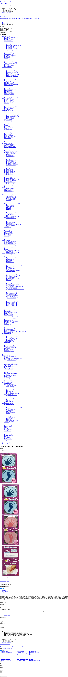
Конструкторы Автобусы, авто (12, 164)
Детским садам (27, 18)
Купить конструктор (4, 655)
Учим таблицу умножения (9, 328)
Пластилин (11, 214)
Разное (8, 167)
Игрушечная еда (10, 388)
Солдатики (7, 428)
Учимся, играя (7, 361)
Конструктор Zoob (8, 173)
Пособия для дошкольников (9, 330)
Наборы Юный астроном (9, 102)
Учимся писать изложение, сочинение (13, 284)
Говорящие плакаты (8, 247)
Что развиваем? (18, 18)
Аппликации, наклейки (9, 195)
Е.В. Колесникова (10, 266)
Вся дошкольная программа (11, 292)
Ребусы (6, 372)
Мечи (6, 427)
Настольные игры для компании (10, 39)
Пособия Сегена (7, 140)
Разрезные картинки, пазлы (12, 336)
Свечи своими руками (8, 228)
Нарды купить (3, 653)
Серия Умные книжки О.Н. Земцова (13, 270)
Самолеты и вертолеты (9, 421)
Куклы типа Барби (8, 435)
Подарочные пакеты (9, 113)
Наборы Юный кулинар (9, 107)
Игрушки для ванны (8, 350)
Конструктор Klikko (8, 177)
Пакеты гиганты (9, 117)
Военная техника (10, 161)
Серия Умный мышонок (11, 294)
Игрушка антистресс (8, 127)
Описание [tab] (4, 590)
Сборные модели (6, 240)
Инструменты (9, 391)
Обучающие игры (6, 355)
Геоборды (6, 141)
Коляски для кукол (8, 434)
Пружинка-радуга (8, 129)
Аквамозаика (7, 193)
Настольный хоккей (20, 652)
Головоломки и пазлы (7, 67)
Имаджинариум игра (32, 651)
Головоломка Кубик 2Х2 (9, 83)
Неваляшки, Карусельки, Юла (10, 346)
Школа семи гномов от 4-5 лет (12, 305)
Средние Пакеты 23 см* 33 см (12, 115)
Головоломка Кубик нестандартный (11, 84)
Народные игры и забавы (11, 339)
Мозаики (4, 187)
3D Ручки (4, 142)
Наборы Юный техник (9, 101)
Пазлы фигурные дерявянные (12, 76)
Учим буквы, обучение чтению (12, 295)
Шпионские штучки (8, 426)
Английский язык (8, 317)
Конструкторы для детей (7, 143)
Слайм (6, 128)
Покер (6, 58)
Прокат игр (32, 18)
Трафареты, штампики (11, 218)
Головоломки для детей (9, 82)
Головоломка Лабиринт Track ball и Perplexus (12, 78)
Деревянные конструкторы (9, 144)
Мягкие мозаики (7, 190)
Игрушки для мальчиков (7, 403)
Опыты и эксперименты (7, 98)
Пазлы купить (19, 654)
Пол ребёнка (2, 29)
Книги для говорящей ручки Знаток (11, 316)
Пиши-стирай (7, 324)
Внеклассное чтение (8, 311)
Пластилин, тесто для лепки (7, 22)
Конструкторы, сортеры (9, 345)
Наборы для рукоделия (21, 655)
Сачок (8, 400)
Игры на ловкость (10, 46)
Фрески (6, 226)
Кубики (6, 367)
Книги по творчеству (8, 256)
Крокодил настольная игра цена (22, 659)
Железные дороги (8, 425)
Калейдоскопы (7, 440)
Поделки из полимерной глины (12, 216)
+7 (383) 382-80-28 (3, 3)
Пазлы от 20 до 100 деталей (12, 69)
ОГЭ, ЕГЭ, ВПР (7, 326)
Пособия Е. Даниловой (8, 135)
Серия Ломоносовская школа (12, 288)
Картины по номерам (11, 221)
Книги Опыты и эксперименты (10, 106)
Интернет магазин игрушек (5, 644)
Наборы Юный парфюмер (9, 104)
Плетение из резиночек (9, 233)
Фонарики (6, 422)
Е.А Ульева (9, 267)
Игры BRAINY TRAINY (9, 65)
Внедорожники (9, 418)
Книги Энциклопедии (9, 308)
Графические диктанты (9, 329)
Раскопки (6, 103)
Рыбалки (8, 392)
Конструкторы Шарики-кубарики (10, 180)
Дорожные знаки (8, 429)
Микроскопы (7, 109)
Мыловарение (7, 227)
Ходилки (8, 44)
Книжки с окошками (8, 320)
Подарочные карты (6, 442)
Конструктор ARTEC (8, 175)
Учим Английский (6, 353)
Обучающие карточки (9, 368)
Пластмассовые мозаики (9, 192)
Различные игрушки (7, 382)
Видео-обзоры (36, 18)
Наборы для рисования (11, 225)
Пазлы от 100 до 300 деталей (12, 72)
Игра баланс (7, 371)
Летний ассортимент (8, 394)
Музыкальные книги (8, 332)
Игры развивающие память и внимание (12, 364)
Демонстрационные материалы (12, 252)
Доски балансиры (8, 378)
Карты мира (7, 310)
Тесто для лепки (10, 213)
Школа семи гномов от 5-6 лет (12, 306)
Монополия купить (20, 651)
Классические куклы (8, 438)
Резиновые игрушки (8, 349)
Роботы (8, 154)
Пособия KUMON (10, 264)
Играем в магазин (10, 389)
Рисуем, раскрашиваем (9, 217)
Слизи (6, 430)
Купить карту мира (32, 655)
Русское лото (7, 57)
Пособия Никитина (8, 133)
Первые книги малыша (8, 314)
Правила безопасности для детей (10, 312)
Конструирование (10, 259)
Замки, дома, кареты (10, 153)
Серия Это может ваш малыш (12, 297)
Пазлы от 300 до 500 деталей (12, 71)
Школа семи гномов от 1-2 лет (12, 302)
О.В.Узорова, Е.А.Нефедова (11, 287)
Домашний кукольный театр (10, 184)
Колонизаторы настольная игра (6, 660)
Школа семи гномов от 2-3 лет (12, 303)
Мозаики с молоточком (9, 191)
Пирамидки (7, 342)
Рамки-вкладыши (10, 335)
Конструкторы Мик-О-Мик (9, 172)
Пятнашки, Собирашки (9, 92)
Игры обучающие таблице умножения (11, 373)
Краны (8, 413)
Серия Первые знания (10, 296)
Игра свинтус (31, 659)
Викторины (7, 38)
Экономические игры (9, 42)
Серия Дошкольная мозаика (11, 274)
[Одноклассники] (2, 588)
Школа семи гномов (8, 300)
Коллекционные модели (11, 412)
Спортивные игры (8, 54)
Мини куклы (7, 437)
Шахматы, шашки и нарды (9, 56)
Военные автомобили (10, 409)
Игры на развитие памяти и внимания (13, 45)
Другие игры (9, 50)
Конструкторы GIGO (8, 169)
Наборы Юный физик (9, 100)
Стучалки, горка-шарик (9, 341)
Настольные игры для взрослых (10, 62)
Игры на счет (9, 49)
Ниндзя (8, 168)
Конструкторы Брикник (9, 150)
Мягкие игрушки (8, 383)
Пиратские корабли (10, 156)
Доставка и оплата (13, 1)
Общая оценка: (2, 623)
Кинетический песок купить (34, 652)
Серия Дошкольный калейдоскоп (12, 282)
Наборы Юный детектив (9, 105)
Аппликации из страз (11, 197)
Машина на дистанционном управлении (14, 407)
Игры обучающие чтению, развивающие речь (13, 358)
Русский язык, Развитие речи (12, 283)
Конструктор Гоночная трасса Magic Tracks (12, 179)
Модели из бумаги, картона (9, 242)
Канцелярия (7, 230)
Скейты (6, 402)
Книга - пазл (7, 327)
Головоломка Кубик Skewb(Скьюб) (11, 97)
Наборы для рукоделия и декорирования (12, 203)
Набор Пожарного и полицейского (12, 393)
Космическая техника (11, 162)
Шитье (8, 207)
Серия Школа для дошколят (11, 276)
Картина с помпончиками (9, 238)
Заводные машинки (10, 417)
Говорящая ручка (8, 380)
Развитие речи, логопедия (9, 309)
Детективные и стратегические (10, 51)
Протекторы (7, 64)
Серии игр (13, 18)
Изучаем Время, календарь (9, 366)
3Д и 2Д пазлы (7, 81)
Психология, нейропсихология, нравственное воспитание (15, 331)
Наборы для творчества (6, 21)
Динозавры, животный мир (12, 166)
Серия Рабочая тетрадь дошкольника (13, 275)
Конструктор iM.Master (9, 183)
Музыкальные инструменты (10, 356)
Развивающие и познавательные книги (12, 255)
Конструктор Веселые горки (14, 149)
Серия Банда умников (10, 277)
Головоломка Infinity (8, 91)
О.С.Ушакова (9, 290)
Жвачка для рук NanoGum (9, 122)
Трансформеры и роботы (9, 423)
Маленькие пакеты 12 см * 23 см (12, 114)
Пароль (1, 667)
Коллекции (23, 18)
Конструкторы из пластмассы (10, 147)
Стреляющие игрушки (9, 424)
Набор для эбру (7, 234)
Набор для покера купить (33, 654)
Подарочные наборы (8, 239)
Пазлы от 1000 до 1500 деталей (12, 74)
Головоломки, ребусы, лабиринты (11, 321)
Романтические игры (8, 61)
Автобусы (8, 416)
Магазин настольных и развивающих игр (7, 0)
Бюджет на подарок (3, 30)
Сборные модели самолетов (10, 245)
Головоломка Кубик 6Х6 (9, 94)
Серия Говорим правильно (11, 285)
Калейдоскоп (7, 126)
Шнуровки (9, 337)
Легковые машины (10, 410)
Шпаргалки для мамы (8, 369)
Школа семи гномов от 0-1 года (12, 301)
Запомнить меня (4, 669)
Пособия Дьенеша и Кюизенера (10, 136)
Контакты (18, 1)
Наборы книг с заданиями (9, 322)
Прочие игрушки (10, 340)
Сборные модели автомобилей (10, 241)
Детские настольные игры (10, 43)
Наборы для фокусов (6, 131)
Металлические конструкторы (10, 146)
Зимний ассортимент (8, 401)
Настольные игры (6, 36)
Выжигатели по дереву (9, 202)
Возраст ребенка (3, 28)
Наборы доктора (10, 386)
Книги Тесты (7, 299)
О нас (5, 646)
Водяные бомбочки (10, 399)
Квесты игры (7, 60)
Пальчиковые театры (8, 185)
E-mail (1, 665)
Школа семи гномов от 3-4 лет (12, 304)
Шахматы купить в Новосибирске (23, 653)
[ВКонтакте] (1, 588)
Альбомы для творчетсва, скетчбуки (13, 224)
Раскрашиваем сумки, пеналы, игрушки (14, 220)
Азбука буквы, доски (8, 357)
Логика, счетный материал (11, 338)
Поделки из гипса (5, 23)
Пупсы (6, 436)
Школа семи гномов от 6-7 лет (12, 307)
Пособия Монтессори (8, 137)
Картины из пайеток (8, 229)
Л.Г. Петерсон (9, 269)
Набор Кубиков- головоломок (10, 89)
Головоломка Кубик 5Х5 (9, 93)
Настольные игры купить (5, 651)
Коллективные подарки (7, 18)
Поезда (8, 159)
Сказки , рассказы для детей (10, 318)
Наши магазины (7, 1)
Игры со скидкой (7, 66)
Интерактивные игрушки (7, 379)
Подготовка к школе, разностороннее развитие (15, 289)
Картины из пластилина (11, 212)
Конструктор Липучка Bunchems (10, 178)
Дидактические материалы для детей (11, 250)
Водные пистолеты (10, 397)
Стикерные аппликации (11, 199)
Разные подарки (8, 121)
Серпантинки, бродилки (9, 344)
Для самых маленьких (11, 360)
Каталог (1, 18)
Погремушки (7, 348)
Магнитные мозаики (8, 189)
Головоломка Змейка (8, 85)
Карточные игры (8, 52)
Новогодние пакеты (10, 118)
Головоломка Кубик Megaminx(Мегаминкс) (12, 96)
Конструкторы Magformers (9, 171)
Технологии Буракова (10, 271)
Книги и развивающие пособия (8, 253)
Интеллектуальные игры (9, 53)
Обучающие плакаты (8, 248)
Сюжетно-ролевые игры (9, 384)
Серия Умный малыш (10, 291)
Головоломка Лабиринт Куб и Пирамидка (12, 88)
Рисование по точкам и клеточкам (12, 278)
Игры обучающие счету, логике (10, 359)
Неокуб (6, 111)
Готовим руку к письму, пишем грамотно (14, 265)
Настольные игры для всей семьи (11, 37)
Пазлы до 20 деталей (10, 70)
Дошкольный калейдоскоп (11, 298)
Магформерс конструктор (33, 653)
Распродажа (5, 443)
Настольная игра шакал (21, 660)
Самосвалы (9, 411)
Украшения (9, 208)
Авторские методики (6, 132)
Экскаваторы (9, 406)
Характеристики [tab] (5, 591)
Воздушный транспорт (11, 158)
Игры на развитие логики (11, 48)
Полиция (8, 419)
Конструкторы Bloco (8, 174)
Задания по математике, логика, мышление (14, 286)
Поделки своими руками (11, 257)
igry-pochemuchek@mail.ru (7, 648)
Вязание (8, 209)
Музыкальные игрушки (11, 347)
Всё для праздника (6, 441)
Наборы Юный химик (9, 99)
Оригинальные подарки (7, 110)
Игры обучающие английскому (10, 375)
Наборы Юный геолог (8, 108)
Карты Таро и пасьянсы (9, 112)
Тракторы (8, 408)
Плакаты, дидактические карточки (9, 246)
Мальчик (5, 615)
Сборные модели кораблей (9, 244)
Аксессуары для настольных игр (10, 63)
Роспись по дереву (10, 223)
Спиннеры (7, 123)
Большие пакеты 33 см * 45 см (12, 116)
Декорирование (10, 206)
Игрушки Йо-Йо (7, 120)
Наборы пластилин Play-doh (11, 211)
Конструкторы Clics (8, 170)
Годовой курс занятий (10, 273)
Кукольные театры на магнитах (10, 186)
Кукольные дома (7, 432)
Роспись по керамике (10, 222)
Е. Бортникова (9, 279)
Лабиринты (6, 374)
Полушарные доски (8, 376)
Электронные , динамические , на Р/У (11, 151)
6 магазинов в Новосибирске (7, 12)
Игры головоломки (8, 41)
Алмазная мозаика (8, 235)
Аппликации (9, 260)
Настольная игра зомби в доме (34, 660)
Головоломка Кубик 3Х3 (9, 87)
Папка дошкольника (10, 268)
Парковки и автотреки (9, 404)
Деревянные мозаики (8, 188)
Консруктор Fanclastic (8, 176)
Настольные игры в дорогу (9, 55)
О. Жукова (8, 280)
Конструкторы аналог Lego (10, 152)
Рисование (8, 261)
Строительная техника (11, 160)
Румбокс (6, 236)
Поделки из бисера (10, 205)
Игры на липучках (8, 370)
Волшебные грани (10, 262)
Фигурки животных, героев (12, 385)
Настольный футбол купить (5, 659)
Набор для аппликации (11, 198)
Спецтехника (7, 431)
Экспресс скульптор (8, 119)
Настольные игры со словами (10, 59)
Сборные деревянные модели (10, 243)
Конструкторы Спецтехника (12, 163)
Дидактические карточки (11, 251)
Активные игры (8, 40)
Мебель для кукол (8, 433)
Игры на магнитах (6, 354)
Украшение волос (8, 231)
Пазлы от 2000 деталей (11, 75)
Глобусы (6, 249)
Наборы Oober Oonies (8, 181)
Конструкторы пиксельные (9, 182)
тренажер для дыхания (9, 363)
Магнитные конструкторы (9, 145)
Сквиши (6, 125)
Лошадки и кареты (8, 439)
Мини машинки (10, 415)
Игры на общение (10, 47)
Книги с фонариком (8, 313)
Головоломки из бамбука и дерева (11, 80)
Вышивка (8, 204)
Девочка (8, 615)
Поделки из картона (8, 232)
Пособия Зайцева (7, 134)
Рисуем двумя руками (8, 315)
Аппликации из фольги (11, 196)
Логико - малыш (7, 138)
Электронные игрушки (9, 381)
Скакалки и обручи (10, 398)
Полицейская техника (11, 165)
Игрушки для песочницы (11, 395)
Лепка (8, 258)
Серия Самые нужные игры (11, 293)
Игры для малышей (6, 333)
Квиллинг (8, 200)
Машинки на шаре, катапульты (12, 420)
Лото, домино (7, 365)
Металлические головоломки (10, 79)
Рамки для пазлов (10, 73)
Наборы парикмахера (10, 390)
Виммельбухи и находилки (9, 254)
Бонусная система (25, 646)
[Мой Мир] (3, 588)
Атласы (6, 323)
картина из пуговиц (8, 237)
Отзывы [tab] (3, 592)
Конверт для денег (8, 124)
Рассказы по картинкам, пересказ (10, 319)
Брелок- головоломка (8, 90)
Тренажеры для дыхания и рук (10, 362)
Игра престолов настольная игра (6, 652)
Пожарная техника (10, 155)
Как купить (2, 1)
